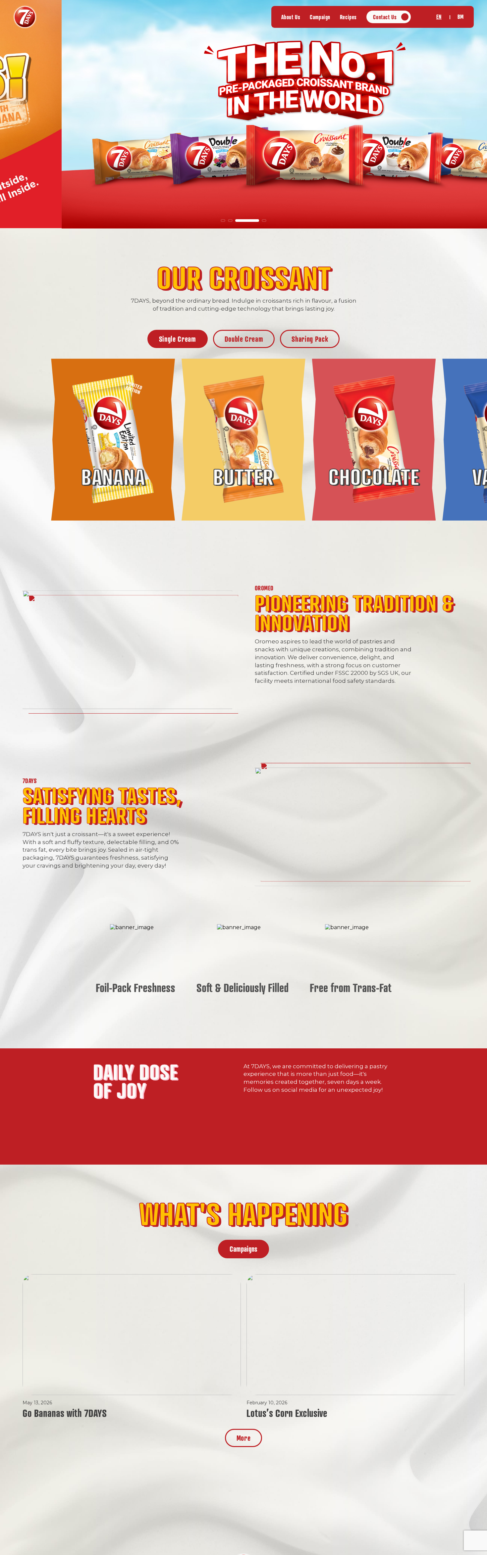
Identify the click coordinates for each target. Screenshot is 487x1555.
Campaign (320, 17)
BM (461, 16)
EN (439, 16)
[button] (223, 220)
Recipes (348, 17)
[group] (243, 114)
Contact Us (385, 17)
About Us (290, 17)
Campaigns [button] (243, 1248)
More (244, 1437)
